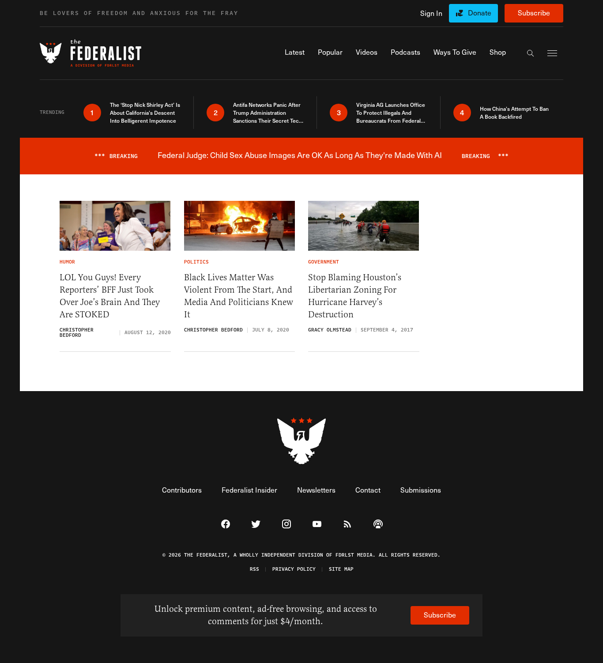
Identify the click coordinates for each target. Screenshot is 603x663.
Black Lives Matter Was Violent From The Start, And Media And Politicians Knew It (238, 296)
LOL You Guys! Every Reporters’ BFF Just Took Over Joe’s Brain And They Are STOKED (110, 296)
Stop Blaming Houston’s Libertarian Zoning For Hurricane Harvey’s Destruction (354, 296)
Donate (479, 12)
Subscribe (534, 12)
